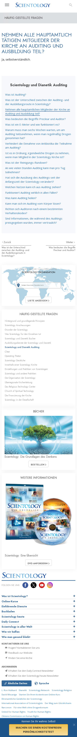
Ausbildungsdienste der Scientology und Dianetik (28, 343)
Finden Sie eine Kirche (20, 658)
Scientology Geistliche (15, 360)
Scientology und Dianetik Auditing (22, 347)
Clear (7, 351)
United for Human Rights (14, 711)
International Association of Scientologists (22, 703)
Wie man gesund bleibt (16, 637)
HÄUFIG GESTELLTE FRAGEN (38, 314)
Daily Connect (10, 621)
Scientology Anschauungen (17, 325)
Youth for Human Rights (39, 711)
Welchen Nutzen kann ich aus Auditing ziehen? (33, 187)
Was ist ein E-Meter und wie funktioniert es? (32, 124)
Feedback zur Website (20, 652)
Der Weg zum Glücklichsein (58, 703)
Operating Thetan (13, 356)
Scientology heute (13, 616)
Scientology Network (39, 690)
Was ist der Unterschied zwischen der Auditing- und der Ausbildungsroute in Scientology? (15, 251)
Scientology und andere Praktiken (20, 373)
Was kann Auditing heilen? (21, 198)
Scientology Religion (62, 690)
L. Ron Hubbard (9, 690)
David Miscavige (9, 694)
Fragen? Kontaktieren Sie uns (24, 647)
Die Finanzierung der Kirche (18, 395)
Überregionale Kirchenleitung (18, 382)
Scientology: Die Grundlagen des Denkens (30, 457)
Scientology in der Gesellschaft (19, 399)
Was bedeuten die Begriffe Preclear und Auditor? (35, 119)
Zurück (7, 242)
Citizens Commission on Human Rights (20, 716)
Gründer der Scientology (16, 329)
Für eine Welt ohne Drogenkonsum (31, 707)
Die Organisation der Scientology (20, 378)
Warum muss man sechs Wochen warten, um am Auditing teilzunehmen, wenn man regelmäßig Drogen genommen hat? (38, 134)
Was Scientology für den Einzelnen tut (23, 334)
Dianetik (23, 690)
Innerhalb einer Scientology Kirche (21, 364)
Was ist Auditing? (15, 94)
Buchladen (8, 611)
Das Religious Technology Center (20, 386)
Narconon (6, 707)
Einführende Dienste (14, 606)
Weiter (70, 242)
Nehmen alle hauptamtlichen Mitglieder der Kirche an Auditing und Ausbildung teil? (37, 111)
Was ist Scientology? (15, 596)
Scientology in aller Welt (17, 627)
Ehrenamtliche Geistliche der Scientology (22, 698)
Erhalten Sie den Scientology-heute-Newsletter (33, 675)
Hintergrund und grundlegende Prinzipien (25, 321)
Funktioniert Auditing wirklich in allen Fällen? (31, 192)
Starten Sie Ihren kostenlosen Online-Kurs (39, 694)
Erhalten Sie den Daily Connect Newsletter (31, 670)
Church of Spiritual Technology (19, 391)
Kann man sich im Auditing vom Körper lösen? (33, 203)
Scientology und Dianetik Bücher (20, 338)
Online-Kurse (10, 601)
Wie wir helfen (11, 632)
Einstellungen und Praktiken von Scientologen (26, 369)
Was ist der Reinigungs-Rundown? (26, 162)
